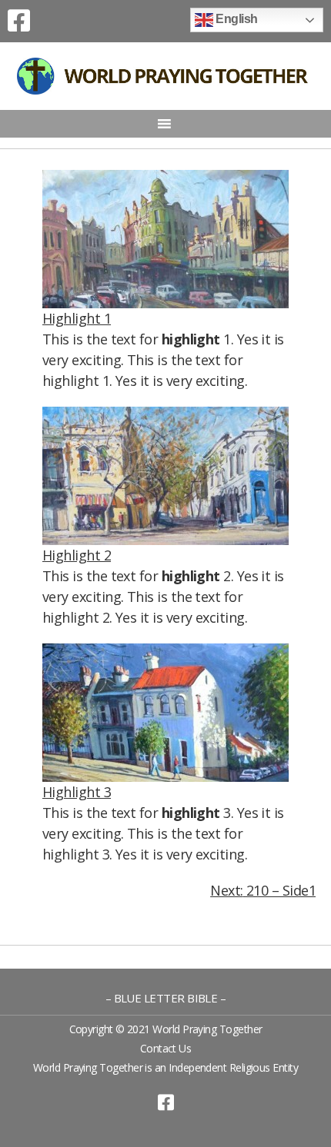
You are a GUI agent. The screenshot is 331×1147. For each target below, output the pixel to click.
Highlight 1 (76, 318)
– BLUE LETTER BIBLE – (165, 998)
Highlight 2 (76, 555)
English (235, 18)
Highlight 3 (76, 792)
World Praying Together (207, 1029)
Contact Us (166, 1048)
